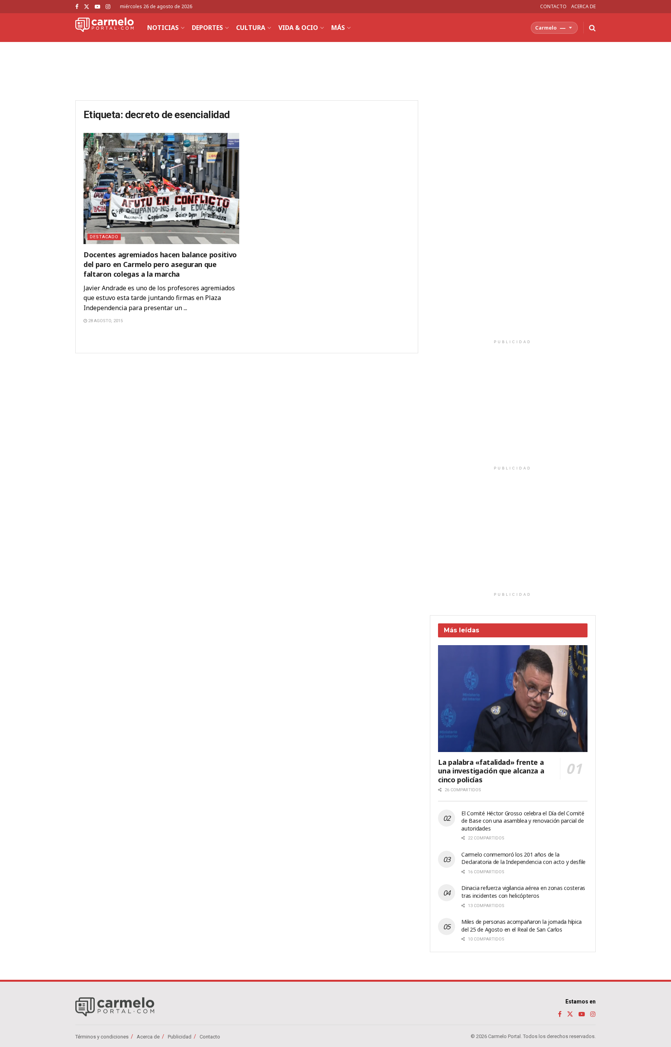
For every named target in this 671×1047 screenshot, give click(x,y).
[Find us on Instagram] (108, 7)
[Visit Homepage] (104, 27)
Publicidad (179, 1037)
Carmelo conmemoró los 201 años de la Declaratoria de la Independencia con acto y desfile (523, 858)
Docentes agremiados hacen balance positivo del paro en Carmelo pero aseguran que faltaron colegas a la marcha (160, 264)
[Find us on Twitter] (86, 7)
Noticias (163, 27)
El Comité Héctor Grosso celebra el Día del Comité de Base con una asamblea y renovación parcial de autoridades (522, 821)
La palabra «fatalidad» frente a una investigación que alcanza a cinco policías (491, 770)
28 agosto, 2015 (105, 320)
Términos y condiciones (102, 1037)
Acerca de (148, 1037)
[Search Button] (592, 27)
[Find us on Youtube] (97, 7)
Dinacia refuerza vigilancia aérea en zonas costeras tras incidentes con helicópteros (523, 891)
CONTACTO (553, 6)
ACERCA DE (583, 6)
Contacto (210, 1037)
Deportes (207, 27)
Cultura (250, 27)
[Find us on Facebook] (76, 7)
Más (338, 27)
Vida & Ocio (298, 27)
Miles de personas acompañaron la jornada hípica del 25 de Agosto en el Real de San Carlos (521, 925)
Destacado (104, 236)
